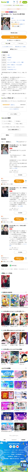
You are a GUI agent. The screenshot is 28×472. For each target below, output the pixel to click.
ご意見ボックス (14, 452)
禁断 (22, 62)
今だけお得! (19, 64)
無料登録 (25, 2)
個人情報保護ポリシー (20, 454)
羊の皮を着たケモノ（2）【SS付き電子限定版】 (18, 188)
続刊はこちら (13, 49)
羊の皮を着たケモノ (11, 69)
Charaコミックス (11, 67)
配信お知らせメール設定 (20, 46)
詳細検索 (23, 439)
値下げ (8, 64)
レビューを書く (17, 26)
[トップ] (3, 2)
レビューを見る (13, 114)
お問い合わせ (21, 450)
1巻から (3, 142)
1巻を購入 (14, 37)
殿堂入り (13, 64)
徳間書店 (9, 57)
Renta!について (7, 450)
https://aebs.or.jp (10, 470)
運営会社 (22, 458)
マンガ (8, 60)
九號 (12, 18)
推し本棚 (8, 43)
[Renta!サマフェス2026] (7, 2)
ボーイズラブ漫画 (21, 20)
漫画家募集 (6, 458)
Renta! (2, 269)
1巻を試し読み (14, 32)
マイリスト (21, 43)
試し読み (20, 175)
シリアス (18, 62)
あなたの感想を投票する (13, 129)
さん (13, 104)
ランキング (14, 439)
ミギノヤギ (3, 364)
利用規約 (12, 454)
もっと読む (15, 168)
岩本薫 (11, 364)
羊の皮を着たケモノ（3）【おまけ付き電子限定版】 (17, 145)
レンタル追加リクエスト (7, 46)
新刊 (5, 439)
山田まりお (21, 364)
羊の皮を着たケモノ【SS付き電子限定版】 (17, 226)
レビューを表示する (14, 109)
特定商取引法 (10, 456)
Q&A (16, 450)
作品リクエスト (7, 452)
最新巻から (8, 142)
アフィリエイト (7, 454)
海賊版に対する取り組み (14, 458)
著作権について (17, 456)
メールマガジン (21, 452)
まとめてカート (22, 141)
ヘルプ (13, 450)
